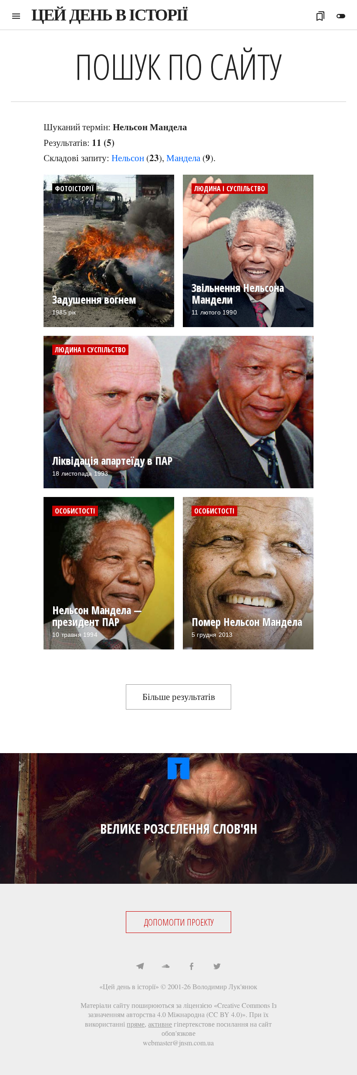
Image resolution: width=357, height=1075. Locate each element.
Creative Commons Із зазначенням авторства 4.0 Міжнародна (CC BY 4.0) (182, 1010)
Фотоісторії (74, 188)
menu (16, 16)
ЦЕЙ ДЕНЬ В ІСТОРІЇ (109, 15)
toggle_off (341, 16)
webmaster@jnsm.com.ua (178, 1042)
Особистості (75, 511)
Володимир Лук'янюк (224, 986)
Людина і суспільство (229, 188)
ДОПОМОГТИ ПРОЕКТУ (179, 922)
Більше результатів (178, 696)
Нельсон (127, 158)
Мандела (183, 158)
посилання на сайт (244, 1023)
